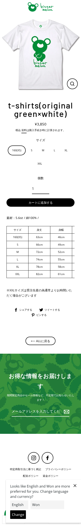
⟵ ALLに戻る (40, 341)
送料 (24, 130)
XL (66, 150)
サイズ (40, 140)
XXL (40, 163)
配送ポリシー (30, 475)
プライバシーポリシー (58, 469)
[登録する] (65, 412)
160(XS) (16, 150)
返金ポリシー (50, 475)
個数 (41, 178)
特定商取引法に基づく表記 (25, 469)
